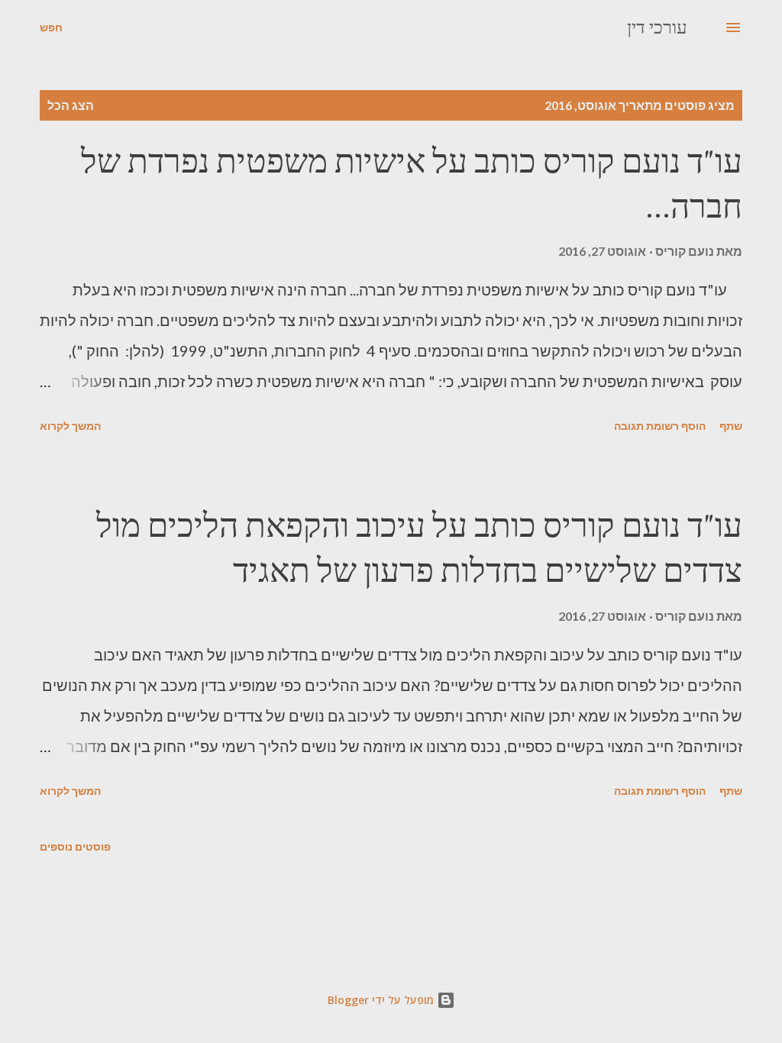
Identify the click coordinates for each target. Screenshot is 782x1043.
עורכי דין (657, 27)
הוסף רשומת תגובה (660, 425)
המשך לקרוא (70, 425)
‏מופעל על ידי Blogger (382, 1000)
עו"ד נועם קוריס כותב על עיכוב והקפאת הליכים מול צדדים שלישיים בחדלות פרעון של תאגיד (419, 547)
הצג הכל (70, 105)
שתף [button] (730, 425)
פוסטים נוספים (75, 846)
